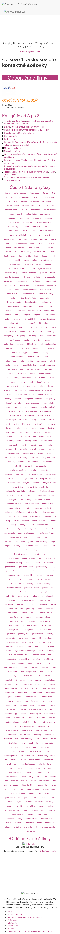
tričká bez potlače (10, 755)
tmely (23, 743)
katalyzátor (22, 373)
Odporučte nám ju (48, 850)
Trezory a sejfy (10, 171)
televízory (37, 734)
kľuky (22, 361)
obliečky (25, 520)
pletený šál (10, 596)
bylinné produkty (14, 260)
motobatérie (47, 461)
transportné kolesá (18, 751)
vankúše (14, 780)
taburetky (13, 726)
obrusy (22, 524)
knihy (52, 377)
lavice (34, 428)
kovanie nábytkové (48, 407)
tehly (52, 730)
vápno (23, 776)
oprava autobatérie (31, 545)
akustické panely (12, 205)
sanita (42, 671)
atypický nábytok (16, 214)
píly (20, 571)
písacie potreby (31, 571)
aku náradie (12, 201)
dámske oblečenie (30, 289)
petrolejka (49, 579)
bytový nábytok (14, 264)
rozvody (35, 667)
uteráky (40, 772)
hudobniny (16, 352)
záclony (51, 806)
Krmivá (45, 142)
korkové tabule (48, 403)
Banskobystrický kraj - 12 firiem (21, 16)
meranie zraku (13, 453)
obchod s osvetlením (12, 516)
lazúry (42, 428)
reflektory (50, 650)
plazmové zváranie (31, 587)
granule (47, 340)
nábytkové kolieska (29, 478)
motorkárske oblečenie (17, 470)
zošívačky (30, 822)
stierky (51, 709)
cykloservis (51, 285)
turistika (11, 768)
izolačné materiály (17, 356)
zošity (39, 822)
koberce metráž (13, 386)
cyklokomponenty (22, 281)
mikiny (40, 453)
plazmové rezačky (43, 583)
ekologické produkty (47, 319)
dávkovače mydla (27, 293)
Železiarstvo (9, 177)
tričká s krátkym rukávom (47, 755)
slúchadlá (24, 688)
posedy (33, 613)
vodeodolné (18, 789)
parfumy (50, 575)
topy (35, 747)
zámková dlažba (18, 814)
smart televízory (49, 688)
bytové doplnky (46, 260)
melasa (42, 449)
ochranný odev (49, 529)
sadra (54, 667)
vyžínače (28, 801)
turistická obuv (49, 759)
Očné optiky (42, 154)
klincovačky (26, 377)
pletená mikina (23, 592)
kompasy (18, 398)
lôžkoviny (9, 428)
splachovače (51, 692)
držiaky (8, 314)
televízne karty (24, 734)
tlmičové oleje (12, 743)
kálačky (31, 356)
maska (49, 445)
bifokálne (43, 239)
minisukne (34, 457)
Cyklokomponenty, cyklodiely (36, 129)
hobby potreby (23, 348)
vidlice (53, 785)
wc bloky (49, 801)
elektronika (23, 327)
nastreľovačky (26, 499)
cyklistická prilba (44, 268)
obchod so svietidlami (31, 516)
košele (22, 382)
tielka (38, 738)
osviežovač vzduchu (19, 554)
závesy (8, 822)
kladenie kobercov (45, 373)
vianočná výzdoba (11, 785)
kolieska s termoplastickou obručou (20, 394)
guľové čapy (9, 344)
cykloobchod (38, 281)
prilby (29, 646)
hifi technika (31, 344)
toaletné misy (33, 743)
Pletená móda (40, 160)
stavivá (52, 705)
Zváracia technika (24, 177)
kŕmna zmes (41, 361)
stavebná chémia (31, 701)
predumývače (23, 634)
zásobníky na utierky (14, 818)
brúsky (8, 247)
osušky (34, 550)
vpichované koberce (12, 797)
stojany (23, 713)
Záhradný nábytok (12, 180)
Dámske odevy (10, 132)
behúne (33, 230)
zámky (30, 814)
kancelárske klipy (29, 365)
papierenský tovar (47, 571)
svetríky (52, 717)
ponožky (49, 608)
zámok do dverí (42, 814)
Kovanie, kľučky (11, 142)
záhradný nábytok (48, 810)
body (32, 243)
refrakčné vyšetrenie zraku (19, 655)
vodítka (8, 789)
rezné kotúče (48, 659)
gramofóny (37, 340)
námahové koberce (46, 491)
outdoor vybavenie (12, 558)
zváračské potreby (31, 827)
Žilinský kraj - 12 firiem (17, 36)
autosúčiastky (13, 226)
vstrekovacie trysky (14, 801)
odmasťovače (9, 533)
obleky (16, 520)
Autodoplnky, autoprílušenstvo (39, 120)
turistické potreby (28, 764)
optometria (24, 550)
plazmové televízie (14, 587)
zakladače (19, 822)
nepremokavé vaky (14, 503)
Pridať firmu (13, 925)
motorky (33, 470)
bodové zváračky (20, 243)
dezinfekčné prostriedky (28, 298)
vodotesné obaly (33, 789)
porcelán (24, 613)
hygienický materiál (30, 352)
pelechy (39, 579)
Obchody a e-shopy (12, 154)
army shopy (35, 209)
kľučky (47, 356)
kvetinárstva (50, 424)
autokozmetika (27, 222)
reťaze (41, 650)
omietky (17, 545)
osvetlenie (44, 550)
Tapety (52, 171)
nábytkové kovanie (47, 478)
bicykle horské (44, 235)
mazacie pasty (11, 449)
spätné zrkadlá (36, 692)
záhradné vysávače (30, 810)
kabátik (52, 361)
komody (8, 398)
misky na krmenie (48, 457)
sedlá (38, 676)
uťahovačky (48, 768)
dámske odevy (45, 289)
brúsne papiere (11, 251)
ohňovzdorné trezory (48, 533)
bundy (44, 256)
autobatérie (12, 218)
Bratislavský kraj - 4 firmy (19, 19)
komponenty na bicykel (34, 398)
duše (7, 319)
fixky (42, 331)
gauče (26, 340)
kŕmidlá (30, 361)
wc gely (9, 806)
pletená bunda (47, 587)
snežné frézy (22, 692)
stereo (23, 709)
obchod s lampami (48, 512)
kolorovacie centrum (45, 394)
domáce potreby (34, 310)
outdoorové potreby (14, 562)
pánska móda (10, 566)
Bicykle (7, 126)
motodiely (29, 466)
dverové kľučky (30, 319)
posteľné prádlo (46, 613)
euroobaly (44, 327)
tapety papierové (12, 730)
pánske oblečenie (26, 566)
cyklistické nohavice (28, 272)
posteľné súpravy (16, 617)
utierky (48, 772)
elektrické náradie (17, 323)
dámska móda (14, 289)
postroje (29, 617)
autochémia (37, 218)
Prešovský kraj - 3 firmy (18, 27)
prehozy (50, 634)
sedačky (13, 676)
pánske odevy (41, 566)
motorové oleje (45, 470)
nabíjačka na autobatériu (44, 495)
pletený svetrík (37, 596)
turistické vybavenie (46, 764)
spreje (19, 701)
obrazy (13, 524)
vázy (31, 776)
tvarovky (20, 768)
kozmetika (23, 419)
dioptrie (49, 306)
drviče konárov (49, 314)
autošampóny (45, 214)
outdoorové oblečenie (47, 558)
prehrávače (10, 638)
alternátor (50, 205)
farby (54, 327)
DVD (53, 193)
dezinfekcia (44, 298)
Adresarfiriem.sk (15, 914)
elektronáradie (9, 327)
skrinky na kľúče (11, 688)
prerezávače (23, 638)
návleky (28, 495)
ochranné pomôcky (12, 529)
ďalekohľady (34, 193)
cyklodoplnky (50, 277)
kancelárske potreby (47, 365)
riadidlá (12, 663)
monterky (11, 461)
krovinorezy (26, 424)
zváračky (17, 827)
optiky (14, 550)
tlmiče (45, 738)
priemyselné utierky (46, 642)
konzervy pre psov (32, 403)
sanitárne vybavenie (28, 671)
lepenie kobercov (23, 436)
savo (50, 671)
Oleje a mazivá (29, 154)
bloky (8, 243)
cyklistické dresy (11, 272)
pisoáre (13, 583)
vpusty (26, 797)
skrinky (53, 684)
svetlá (31, 717)
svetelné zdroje (19, 717)
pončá (40, 608)
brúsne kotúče (19, 247)
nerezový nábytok (14, 508)
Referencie (12, 920)
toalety (27, 747)
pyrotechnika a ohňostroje (25, 650)
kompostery (50, 398)
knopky (13, 382)
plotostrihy (50, 596)
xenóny (41, 806)
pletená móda (9, 592)
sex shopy (8, 684)
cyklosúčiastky (38, 285)
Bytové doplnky (25, 126)
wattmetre (39, 801)
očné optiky (20, 512)
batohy (9, 230)
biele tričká (23, 239)
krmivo (16, 424)
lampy (26, 428)
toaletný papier (15, 747)
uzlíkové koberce (11, 776)
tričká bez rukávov (27, 755)
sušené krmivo (49, 713)
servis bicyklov (35, 680)
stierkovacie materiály (37, 709)
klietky (8, 377)
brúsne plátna (39, 251)
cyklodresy (8, 281)
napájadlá (13, 499)
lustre (19, 440)
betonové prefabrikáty (18, 235)
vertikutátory (44, 780)
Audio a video (19, 120)
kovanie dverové (31, 407)
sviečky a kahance (12, 722)
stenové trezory (11, 709)
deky (13, 298)
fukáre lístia (51, 335)
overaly (28, 562)
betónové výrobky (46, 230)
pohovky (31, 604)
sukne (8, 717)
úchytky (8, 193)
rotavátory (25, 667)
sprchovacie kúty (46, 696)
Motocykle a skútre (12, 148)
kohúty (42, 386)
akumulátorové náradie (30, 201)
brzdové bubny (10, 256)
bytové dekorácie (30, 260)
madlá (23, 445)
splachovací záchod (15, 696)
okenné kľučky (15, 537)
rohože (30, 663)
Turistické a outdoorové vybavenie (33, 171)
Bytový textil (38, 126)
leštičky (51, 428)
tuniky (23, 759)
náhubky (32, 491)
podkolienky (8, 604)
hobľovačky (10, 348)
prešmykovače (45, 625)
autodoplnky (14, 222)
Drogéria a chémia (26, 132)
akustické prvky (28, 205)
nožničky (28, 508)
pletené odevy (50, 592)
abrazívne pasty (49, 197)
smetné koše (9, 692)
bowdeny (50, 243)
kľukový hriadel (10, 361)
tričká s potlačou (11, 759)
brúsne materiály (35, 247)
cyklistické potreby (12, 277)
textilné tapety (26, 738)
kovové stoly (30, 415)
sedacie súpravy (26, 676)
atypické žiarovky (49, 209)
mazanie (23, 449)
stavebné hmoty (11, 705)
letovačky (10, 440)
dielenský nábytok (31, 302)
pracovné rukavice (30, 625)
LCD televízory (25, 197)
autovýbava (36, 226)
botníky (40, 243)
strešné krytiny (35, 713)
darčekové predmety (45, 293)
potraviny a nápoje (43, 617)
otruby (46, 554)
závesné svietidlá (47, 818)
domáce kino (20, 310)
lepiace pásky (38, 436)
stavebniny (42, 705)
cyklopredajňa (9, 285)
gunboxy (20, 344)
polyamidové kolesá (15, 608)
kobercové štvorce (29, 386)
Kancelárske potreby (21, 144)
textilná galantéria (11, 738)
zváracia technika (48, 827)
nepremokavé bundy (43, 499)
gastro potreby (15, 340)
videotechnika (42, 785)
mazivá (33, 449)
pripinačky (39, 646)
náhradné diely (17, 487)
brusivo (51, 251)
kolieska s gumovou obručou (15, 390)
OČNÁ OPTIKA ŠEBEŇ (19, 100)
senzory (23, 680)
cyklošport (26, 277)
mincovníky (22, 457)
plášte (21, 583)
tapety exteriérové (27, 726)
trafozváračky (45, 747)
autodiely (48, 218)
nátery (19, 495)
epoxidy (34, 327)
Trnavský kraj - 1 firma (17, 33)
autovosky (48, 226)
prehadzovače (37, 634)
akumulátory (47, 201)
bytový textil (28, 264)
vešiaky (24, 780)
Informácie (12, 922)
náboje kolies (51, 474)
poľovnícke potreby (27, 600)
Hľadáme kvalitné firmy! (30, 838)
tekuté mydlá (11, 734)
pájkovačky (48, 562)
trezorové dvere (35, 751)
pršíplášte (32, 621)
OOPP (36, 197)
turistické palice (12, 764)
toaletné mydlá (47, 743)
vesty (54, 780)
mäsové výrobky (47, 440)
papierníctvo (28, 575)
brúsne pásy (49, 247)
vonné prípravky (35, 793)
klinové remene (41, 377)
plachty (30, 583)
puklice (9, 650)
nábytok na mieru (49, 482)
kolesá (50, 386)
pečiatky (20, 579)
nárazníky (10, 495)
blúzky (53, 239)
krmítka (42, 419)
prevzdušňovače (28, 642)
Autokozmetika (21, 123)
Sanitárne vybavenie (24, 165)
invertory (45, 352)
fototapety (32, 335)
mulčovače (8, 474)
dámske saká (12, 293)
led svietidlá (49, 432)
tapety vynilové (41, 730)
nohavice (38, 508)
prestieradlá (36, 638)
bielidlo (34, 239)
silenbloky (28, 684)
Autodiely (8, 120)
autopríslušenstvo (44, 222)
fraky (41, 335)
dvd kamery (16, 319)
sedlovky (47, 676)
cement (39, 264)
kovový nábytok (44, 415)
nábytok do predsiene (31, 482)
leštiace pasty (11, 432)
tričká (47, 751)
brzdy (36, 256)
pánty (53, 566)
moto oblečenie (33, 461)
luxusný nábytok (31, 440)
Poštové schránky (12, 160)
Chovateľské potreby (13, 129)
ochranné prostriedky (32, 529)
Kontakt (11, 928)
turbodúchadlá (34, 759)
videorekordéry (27, 785)
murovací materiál (35, 474)
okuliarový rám (27, 541)
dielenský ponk (47, 302)
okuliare (27, 537)
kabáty (7, 365)
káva (39, 356)
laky (18, 428)
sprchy (10, 701)
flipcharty (50, 331)
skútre (37, 684)
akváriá (40, 205)
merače (51, 449)
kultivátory (38, 424)
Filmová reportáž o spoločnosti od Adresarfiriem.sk (30, 931)
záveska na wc (31, 818)
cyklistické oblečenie (47, 272)
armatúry (24, 209)
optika (53, 545)
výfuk (38, 776)
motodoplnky (41, 466)
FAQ (10, 911)
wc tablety (31, 806)
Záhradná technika (41, 177)
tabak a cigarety (49, 722)
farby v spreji (11, 331)
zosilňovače (49, 822)
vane (6, 780)
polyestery (30, 608)
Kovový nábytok (34, 142)
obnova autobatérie (39, 520)
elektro (47, 323)
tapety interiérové (44, 726)
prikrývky (9, 646)
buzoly (53, 256)
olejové (7, 545)
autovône (25, 226)
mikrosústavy (10, 457)
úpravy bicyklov (20, 193)
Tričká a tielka (10, 174)
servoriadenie (50, 680)
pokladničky (42, 604)
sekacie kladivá (11, 680)
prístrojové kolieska (17, 621)
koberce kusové (43, 382)
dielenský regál (13, 306)
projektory (50, 646)
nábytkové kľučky (12, 478)
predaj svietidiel (45, 629)
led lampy (37, 432)
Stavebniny (9, 165)
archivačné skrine (10, 209)
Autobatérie (9, 123)
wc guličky (20, 806)
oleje (53, 541)
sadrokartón (12, 671)
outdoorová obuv (28, 558)
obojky (53, 520)
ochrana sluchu (43, 524)
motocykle (18, 466)
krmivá (51, 419)
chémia (48, 264)
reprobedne (11, 659)
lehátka (10, 436)
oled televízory (41, 541)
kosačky (8, 407)
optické (44, 545)
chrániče (31, 268)
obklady (7, 520)
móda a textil (13, 445)
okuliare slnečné (11, 541)
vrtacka (53, 797)
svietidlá (26, 722)
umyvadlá (29, 772)
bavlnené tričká (21, 230)
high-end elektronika (48, 344)
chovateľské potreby (17, 268)
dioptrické (39, 306)
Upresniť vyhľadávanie (30, 51)
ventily (33, 780)
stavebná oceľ (47, 701)
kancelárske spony (34, 369)
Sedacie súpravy (41, 165)
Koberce (22, 142)
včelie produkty (50, 776)
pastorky (10, 579)
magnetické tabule (37, 445)
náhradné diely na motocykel (38, 487)
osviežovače (35, 554)
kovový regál (11, 419)
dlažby (8, 310)
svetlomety (41, 717)
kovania (18, 407)
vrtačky (43, 797)
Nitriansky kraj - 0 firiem (18, 24)
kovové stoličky (16, 415)
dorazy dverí (49, 310)
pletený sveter (23, 596)
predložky (11, 634)
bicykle (32, 235)
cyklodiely (37, 277)
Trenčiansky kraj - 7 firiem (19, 30)
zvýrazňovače (30, 831)
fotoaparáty (8, 335)
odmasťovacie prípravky (27, 533)
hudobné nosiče (48, 348)
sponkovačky (31, 696)
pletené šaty (37, 592)
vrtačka (35, 797)
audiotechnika (31, 214)
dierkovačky (27, 306)
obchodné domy (50, 516)
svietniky (36, 722)
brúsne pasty (26, 251)
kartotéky (48, 369)
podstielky (20, 604)
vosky (47, 793)
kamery (16, 365)
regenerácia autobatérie (42, 655)
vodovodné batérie (18, 793)
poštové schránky (44, 600)
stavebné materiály (27, 705)
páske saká (10, 571)
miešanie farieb (29, 453)
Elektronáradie (10, 136)
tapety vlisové (27, 730)
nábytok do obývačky (12, 482)
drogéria (26, 314)
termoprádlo (49, 734)
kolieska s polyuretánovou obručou (42, 390)
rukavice (45, 667)
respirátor (36, 659)
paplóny (40, 575)
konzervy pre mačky (13, 403)
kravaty (33, 419)
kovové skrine (31, 411)
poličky (53, 604)
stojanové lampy (11, 713)
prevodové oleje (13, 642)
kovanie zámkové (16, 411)
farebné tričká (24, 331)
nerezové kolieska (32, 503)
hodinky (36, 348)
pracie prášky (45, 621)
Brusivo (14, 126)
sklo (45, 684)
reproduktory (24, 659)
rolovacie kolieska (10, 667)
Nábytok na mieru (12, 151)
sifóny (18, 684)
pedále (29, 579)
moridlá (21, 461)
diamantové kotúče (14, 302)
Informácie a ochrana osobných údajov (25, 917)
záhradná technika (12, 810)
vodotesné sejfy (49, 789)
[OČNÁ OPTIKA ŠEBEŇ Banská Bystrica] (9, 88)
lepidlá (50, 436)
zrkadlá (7, 827)
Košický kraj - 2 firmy (17, 22)
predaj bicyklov (14, 629)
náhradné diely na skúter (15, 491)
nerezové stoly (47, 503)
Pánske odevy (27, 160)
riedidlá (21, 663)
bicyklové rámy (10, 239)
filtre (35, 331)
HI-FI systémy (11, 197)
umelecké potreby (15, 772)
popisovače (12, 613)
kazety (32, 373)
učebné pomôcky (33, 768)
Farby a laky (9, 139)
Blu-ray (45, 193)
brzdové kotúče (25, 256)
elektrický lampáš (34, 323)
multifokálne (20, 474)
